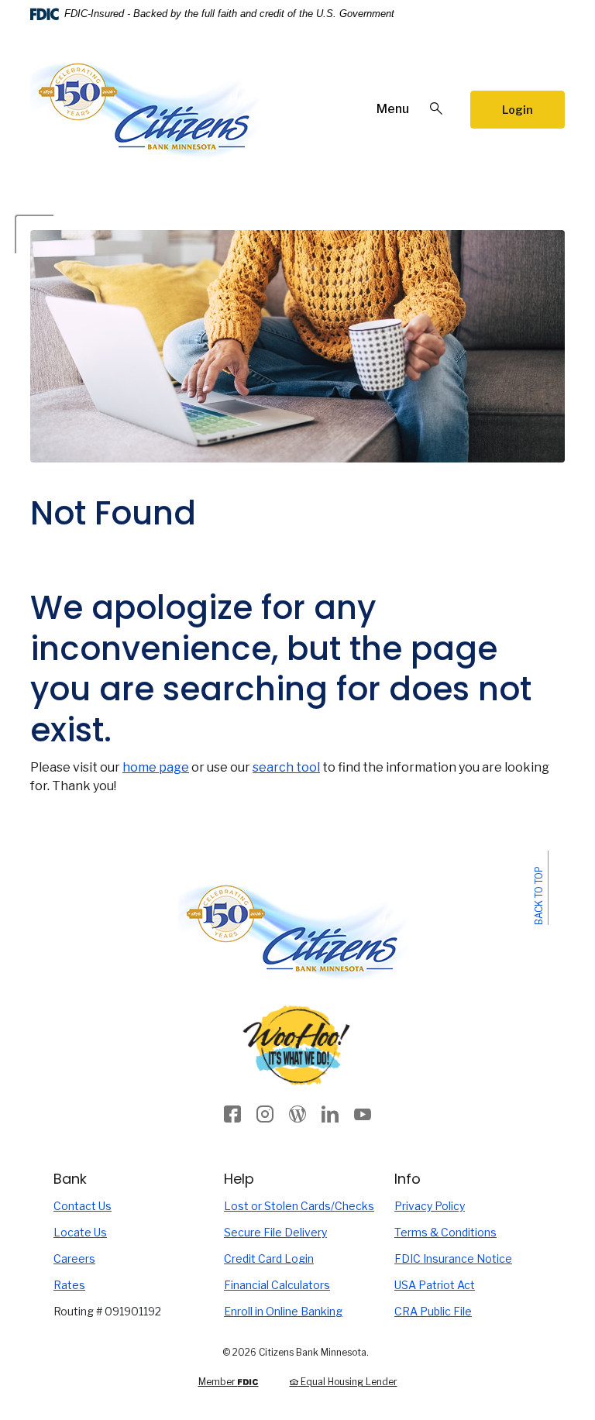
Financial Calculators (277, 1284)
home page (155, 767)
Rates (69, 1284)
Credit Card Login (297, 1258)
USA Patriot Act (434, 1284)
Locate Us (80, 1232)
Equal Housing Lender (347, 1381)
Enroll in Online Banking (297, 1311)
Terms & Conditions (445, 1232)
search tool (286, 767)
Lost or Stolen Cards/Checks (297, 1205)
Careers (74, 1258)
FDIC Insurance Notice (453, 1258)
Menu (393, 108)
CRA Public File (433, 1311)
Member (228, 1381)
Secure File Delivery (297, 1232)
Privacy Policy (429, 1205)
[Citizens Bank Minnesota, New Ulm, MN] (146, 109)
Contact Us (82, 1205)
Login (517, 109)
